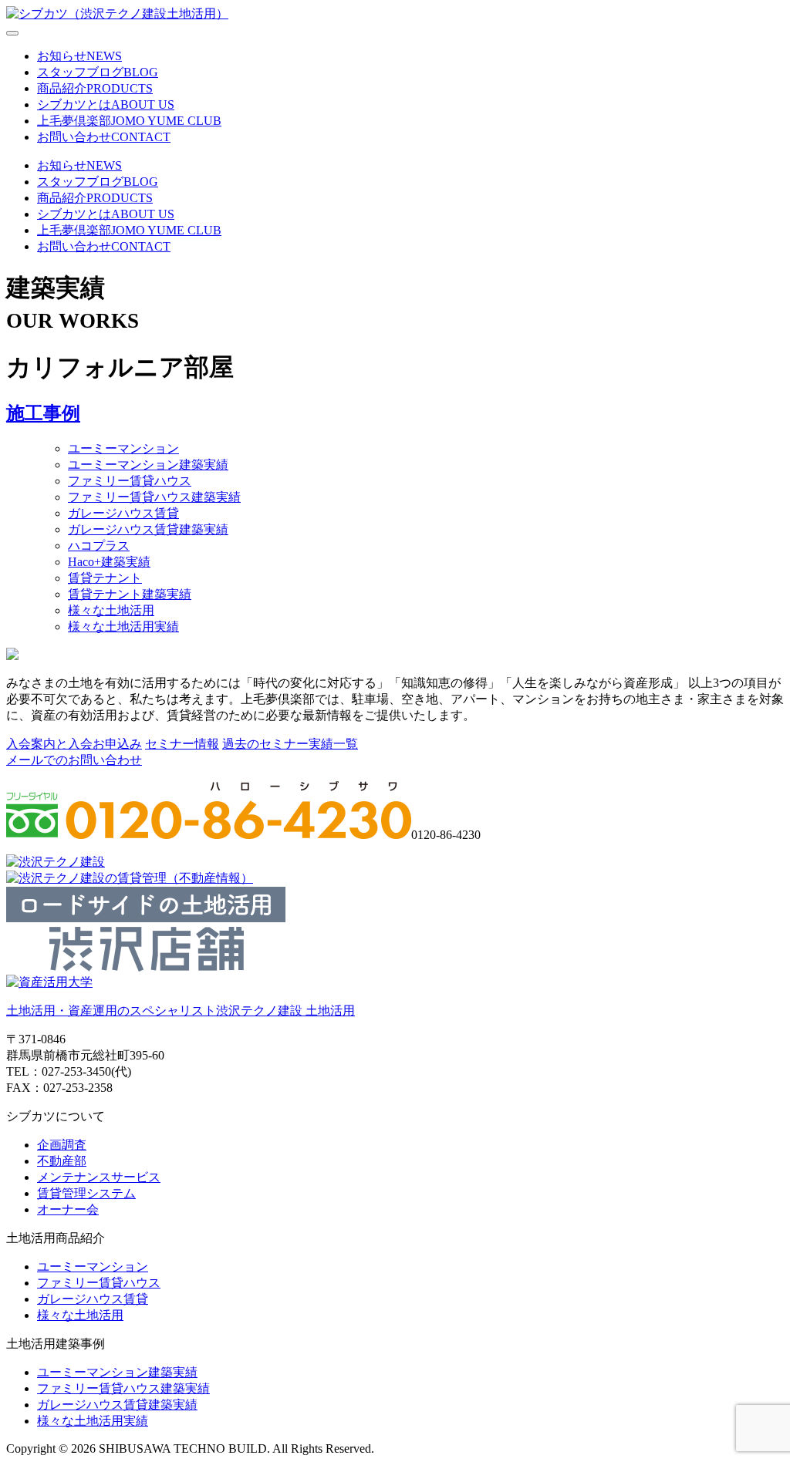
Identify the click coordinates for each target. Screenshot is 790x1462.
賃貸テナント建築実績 (129, 594)
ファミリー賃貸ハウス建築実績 (154, 497)
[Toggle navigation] (12, 33)
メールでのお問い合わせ (74, 759)
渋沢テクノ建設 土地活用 (180, 1010)
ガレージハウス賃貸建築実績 (148, 529)
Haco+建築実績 (109, 561)
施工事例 (43, 413)
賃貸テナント (105, 577)
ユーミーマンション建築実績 (148, 464)
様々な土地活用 (111, 610)
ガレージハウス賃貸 (123, 513)
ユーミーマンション (123, 448)
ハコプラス (99, 545)
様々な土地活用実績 (123, 626)
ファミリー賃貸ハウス (129, 480)
